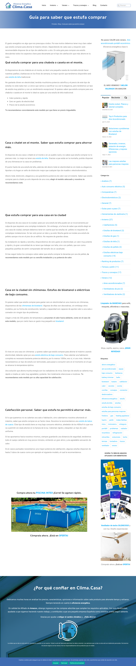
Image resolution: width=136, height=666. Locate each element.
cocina (119, 386)
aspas (121, 369)
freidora (105, 416)
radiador (124, 428)
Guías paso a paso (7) (111, 208)
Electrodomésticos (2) (111, 197)
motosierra (112, 424)
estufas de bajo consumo (111, 407)
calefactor (123, 381)
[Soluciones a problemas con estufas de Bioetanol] (104, 128)
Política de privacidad (77, 663)
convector (123, 390)
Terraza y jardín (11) (110, 267)
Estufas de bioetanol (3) (114, 230)
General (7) (106, 203)
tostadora (113, 441)
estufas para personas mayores (114, 411)
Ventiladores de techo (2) (114, 294)
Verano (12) (107, 278)
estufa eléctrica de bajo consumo (49, 355)
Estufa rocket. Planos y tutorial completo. (118, 105)
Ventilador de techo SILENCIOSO (115, 525)
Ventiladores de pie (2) (113, 288)
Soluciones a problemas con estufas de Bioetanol (119, 131)
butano (114, 381)
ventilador (105, 445)
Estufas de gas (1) (111, 236)
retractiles (105, 437)
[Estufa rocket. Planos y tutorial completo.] (104, 104)
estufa (122, 398)
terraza (104, 441)
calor (104, 386)
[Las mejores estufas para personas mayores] (104, 161)
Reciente (115, 98)
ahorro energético (108, 364)
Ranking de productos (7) (112, 261)
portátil (104, 428)
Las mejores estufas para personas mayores (119, 163)
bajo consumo (107, 373)
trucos (122, 441)
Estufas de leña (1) (112, 241)
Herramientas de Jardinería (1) (115, 214)
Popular (105, 98)
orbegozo (122, 424)
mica (103, 424)
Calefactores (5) (110, 225)
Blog (59, 24)
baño (118, 377)
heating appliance (122, 416)
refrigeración (117, 433)
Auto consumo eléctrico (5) (113, 186)
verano (114, 445)
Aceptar (55, 663)
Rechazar (64, 663)
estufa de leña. (42, 158)
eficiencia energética (109, 398)
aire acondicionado (109, 369)
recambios (106, 433)
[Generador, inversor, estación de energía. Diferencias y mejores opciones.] (104, 143)
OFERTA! (63, 536)
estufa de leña (15, 77)
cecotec (111, 386)
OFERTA (126, 564)
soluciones (116, 437)
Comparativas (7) (109, 192)
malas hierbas (121, 420)
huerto (104, 420)
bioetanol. (60, 321)
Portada (54, 24)
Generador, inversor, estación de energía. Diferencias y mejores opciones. (118, 147)
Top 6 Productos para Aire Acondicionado (118, 118)
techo (125, 437)
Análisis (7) (107, 181)
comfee (105, 390)
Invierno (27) (107, 219)
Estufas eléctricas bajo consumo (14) (113, 254)
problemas (114, 428)
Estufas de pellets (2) (113, 247)
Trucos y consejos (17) (111, 272)
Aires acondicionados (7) (114, 283)
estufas (118, 403)
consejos (113, 390)
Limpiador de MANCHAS (111, 303)
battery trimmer (108, 377)
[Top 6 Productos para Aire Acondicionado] (104, 116)
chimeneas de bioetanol (32, 305)
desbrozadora (107, 394)
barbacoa (118, 373)
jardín (111, 420)
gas (111, 416)
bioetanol (105, 381)
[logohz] (18, 3)
